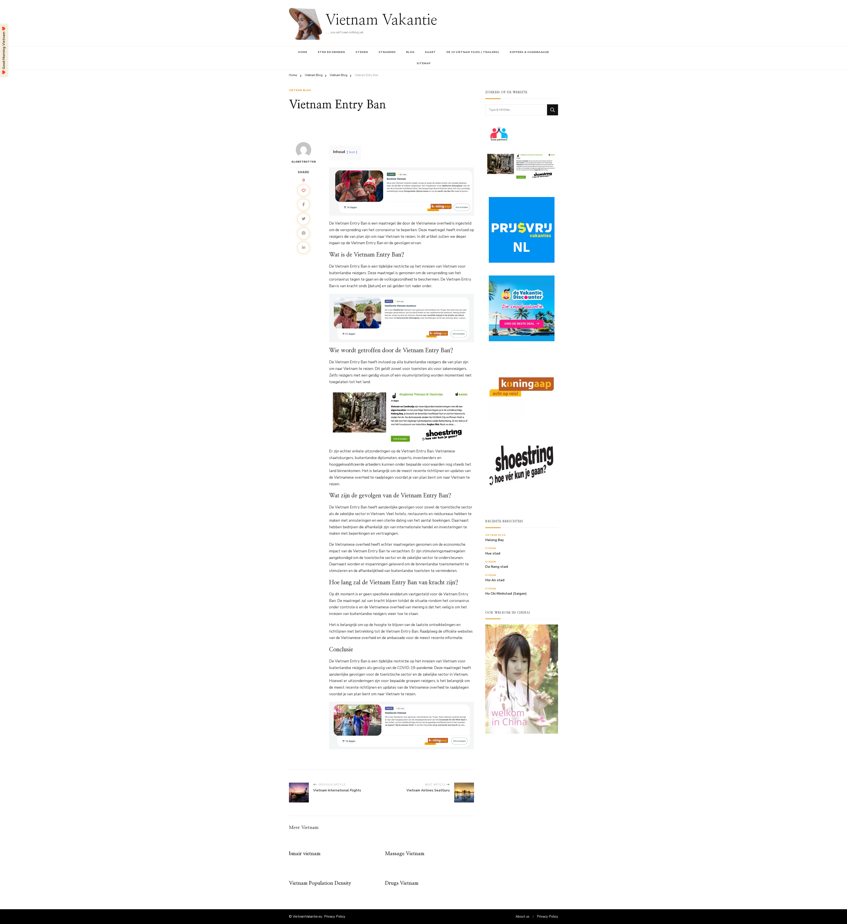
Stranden (387, 52)
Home (302, 52)
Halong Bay (494, 540)
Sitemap (424, 63)
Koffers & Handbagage (529, 52)
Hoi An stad (494, 580)
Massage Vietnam (404, 853)
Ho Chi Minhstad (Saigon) (506, 594)
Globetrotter (303, 161)
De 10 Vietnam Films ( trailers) (472, 52)
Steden (362, 52)
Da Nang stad (496, 567)
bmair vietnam (304, 853)
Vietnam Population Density (320, 883)
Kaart (430, 52)
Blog (410, 52)
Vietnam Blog (300, 90)
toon (352, 152)
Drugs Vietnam (401, 883)
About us (522, 916)
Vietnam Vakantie (381, 20)
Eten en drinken (331, 52)
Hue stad (492, 553)
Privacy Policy (334, 916)
